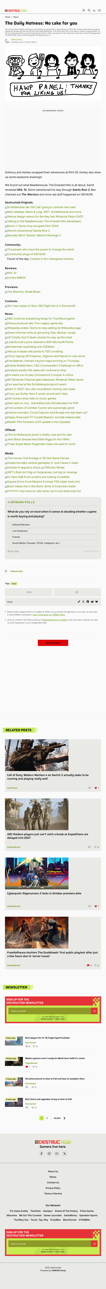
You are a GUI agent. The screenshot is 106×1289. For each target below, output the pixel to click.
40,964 (57, 1118)
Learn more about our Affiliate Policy (49, 614)
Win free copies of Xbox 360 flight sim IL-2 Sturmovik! (41, 305)
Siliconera (11, 1215)
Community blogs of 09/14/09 (26, 254)
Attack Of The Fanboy (66, 1211)
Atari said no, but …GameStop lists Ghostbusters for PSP (42, 403)
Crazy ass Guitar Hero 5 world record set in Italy (37, 393)
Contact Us (53, 1182)
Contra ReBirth (16, 277)
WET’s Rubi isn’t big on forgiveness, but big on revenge (42, 472)
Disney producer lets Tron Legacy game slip (35, 323)
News (16, 17)
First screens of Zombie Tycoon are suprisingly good (40, 407)
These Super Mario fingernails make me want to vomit (41, 444)
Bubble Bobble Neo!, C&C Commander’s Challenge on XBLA (45, 365)
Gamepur (48, 1211)
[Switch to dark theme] (94, 10)
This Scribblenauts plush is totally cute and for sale (39, 434)
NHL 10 (11, 273)
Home (7, 17)
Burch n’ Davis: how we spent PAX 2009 (32, 226)
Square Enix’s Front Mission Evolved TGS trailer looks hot (43, 481)
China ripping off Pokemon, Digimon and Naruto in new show (46, 356)
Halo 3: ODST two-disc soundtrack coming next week (41, 389)
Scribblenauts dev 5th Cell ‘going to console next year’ (41, 207)
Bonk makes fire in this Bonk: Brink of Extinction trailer (41, 486)
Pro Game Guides (19, 1211)
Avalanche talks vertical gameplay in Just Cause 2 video (42, 462)
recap (14, 584)
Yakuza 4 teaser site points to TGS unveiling (35, 351)
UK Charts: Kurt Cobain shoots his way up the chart (39, 337)
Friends (16, 537)
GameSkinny (70, 1215)
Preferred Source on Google (54, 620)
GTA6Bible (84, 1219)
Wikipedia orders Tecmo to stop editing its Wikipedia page (44, 328)
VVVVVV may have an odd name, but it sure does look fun (44, 491)
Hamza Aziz (16, 39)
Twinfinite (35, 1211)
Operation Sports (88, 1215)
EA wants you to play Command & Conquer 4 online (40, 375)
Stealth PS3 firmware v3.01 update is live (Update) (38, 422)
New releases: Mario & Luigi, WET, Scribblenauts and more (44, 212)
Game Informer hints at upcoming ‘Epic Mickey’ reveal (41, 332)
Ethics (53, 1177)
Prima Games (87, 1211)
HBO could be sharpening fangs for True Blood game (40, 318)
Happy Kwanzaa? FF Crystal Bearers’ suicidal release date (43, 417)
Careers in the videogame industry (52, 259)
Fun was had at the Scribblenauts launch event (36, 384)
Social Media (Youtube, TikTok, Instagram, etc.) (36, 543)
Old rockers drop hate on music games (31, 398)
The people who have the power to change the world (40, 249)
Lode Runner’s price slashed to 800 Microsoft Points (40, 342)
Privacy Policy (60, 1019)
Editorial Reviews (21, 524)
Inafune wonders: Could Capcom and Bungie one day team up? (47, 412)
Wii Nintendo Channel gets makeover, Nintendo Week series (45, 379)
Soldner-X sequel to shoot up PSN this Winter (36, 467)
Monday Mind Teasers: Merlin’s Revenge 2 (34, 235)
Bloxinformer (70, 1219)
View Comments (53, 642)
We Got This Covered (30, 1215)
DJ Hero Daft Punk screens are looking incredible (38, 477)
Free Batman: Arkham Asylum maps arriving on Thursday (43, 361)
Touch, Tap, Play (39, 1219)
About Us (53, 1171)
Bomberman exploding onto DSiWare (30, 346)
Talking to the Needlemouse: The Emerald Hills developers (44, 221)
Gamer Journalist (53, 1215)
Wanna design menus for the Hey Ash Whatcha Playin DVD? (45, 216)
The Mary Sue (21, 1219)
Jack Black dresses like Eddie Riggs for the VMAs (38, 439)
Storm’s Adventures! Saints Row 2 (28, 230)
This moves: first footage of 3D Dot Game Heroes (38, 458)
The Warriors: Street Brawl (23, 291)
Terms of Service (46, 1019)
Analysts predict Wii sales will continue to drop (36, 370)
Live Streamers (20, 530)
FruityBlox (55, 1219)
